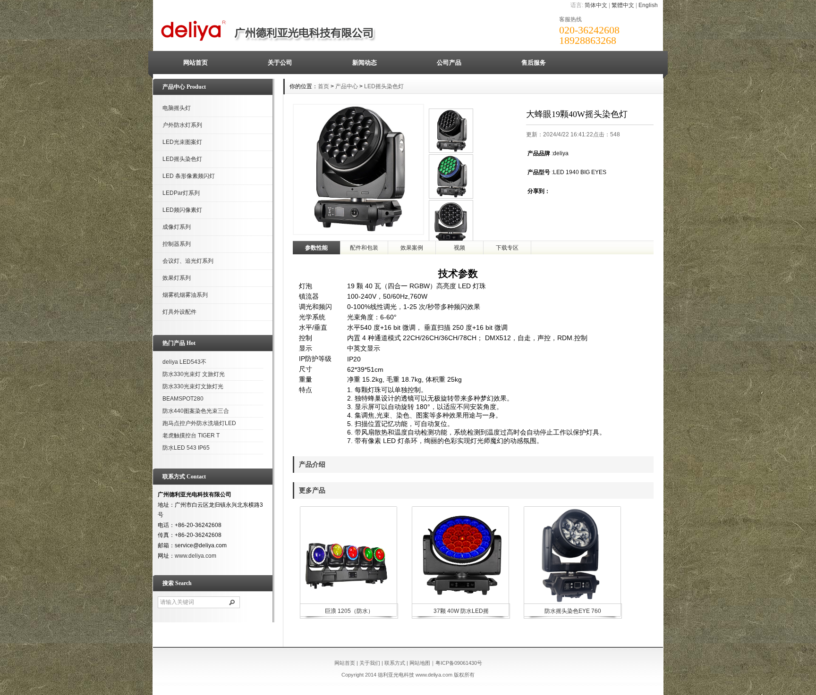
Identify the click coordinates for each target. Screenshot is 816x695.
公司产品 (449, 62)
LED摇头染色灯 (182, 159)
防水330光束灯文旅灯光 (192, 386)
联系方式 (394, 663)
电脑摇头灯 (176, 108)
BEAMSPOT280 (183, 398)
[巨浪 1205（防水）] (348, 601)
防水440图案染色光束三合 (195, 411)
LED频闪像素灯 (182, 210)
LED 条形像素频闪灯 (188, 176)
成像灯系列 (176, 227)
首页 (323, 86)
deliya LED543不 (184, 362)
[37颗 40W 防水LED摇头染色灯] (460, 601)
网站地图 (419, 663)
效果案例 (411, 247)
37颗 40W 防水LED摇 (461, 611)
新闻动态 (364, 62)
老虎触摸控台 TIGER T (191, 435)
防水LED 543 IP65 (186, 447)
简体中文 (596, 5)
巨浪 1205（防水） (349, 611)
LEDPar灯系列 (181, 193)
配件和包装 (364, 247)
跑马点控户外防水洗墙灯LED (199, 423)
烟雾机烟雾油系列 (185, 295)
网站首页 (195, 62)
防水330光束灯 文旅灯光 (193, 374)
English (648, 5)
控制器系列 (176, 244)
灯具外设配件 (179, 312)
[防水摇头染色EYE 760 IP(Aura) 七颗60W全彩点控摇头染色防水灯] (572, 601)
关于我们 (369, 663)
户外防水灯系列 (182, 125)
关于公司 (280, 62)
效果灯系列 (176, 278)
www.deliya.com (195, 556)
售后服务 (533, 62)
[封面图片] (451, 151)
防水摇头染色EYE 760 (572, 611)
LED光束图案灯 (182, 142)
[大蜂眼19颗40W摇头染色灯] (451, 196)
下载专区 (507, 247)
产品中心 (346, 86)
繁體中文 (623, 5)
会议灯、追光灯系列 (187, 261)
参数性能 (316, 247)
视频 (459, 247)
